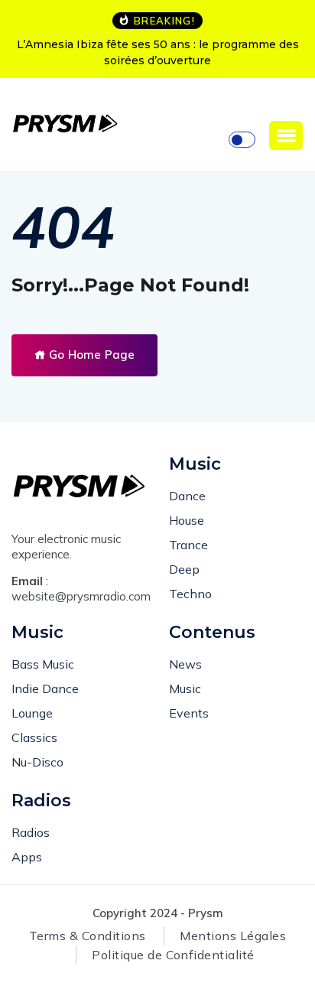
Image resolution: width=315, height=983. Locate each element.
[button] (286, 135)
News (185, 664)
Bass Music (42, 664)
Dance (187, 495)
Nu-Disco (37, 762)
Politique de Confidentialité (173, 954)
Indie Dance (45, 688)
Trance (188, 544)
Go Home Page (90, 354)
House (186, 520)
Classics (34, 737)
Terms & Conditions (87, 935)
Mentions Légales (233, 935)
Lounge (32, 713)
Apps (26, 856)
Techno (190, 593)
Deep (184, 569)
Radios (30, 832)
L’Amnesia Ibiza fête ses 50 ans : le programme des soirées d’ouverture (158, 52)
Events (189, 713)
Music (185, 688)
